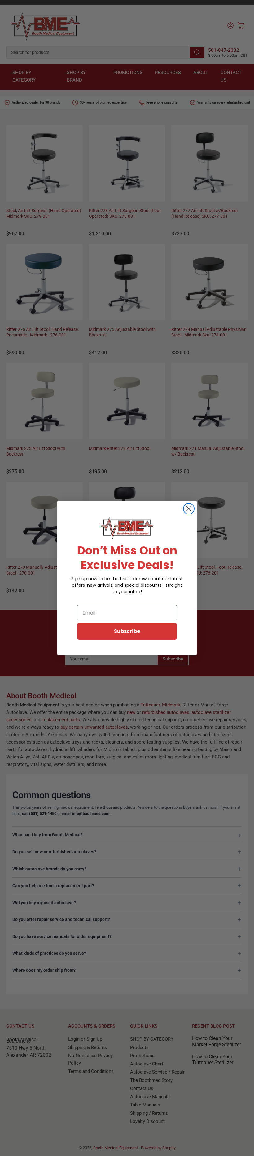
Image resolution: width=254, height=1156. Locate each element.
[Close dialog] (188, 508)
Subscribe (127, 631)
